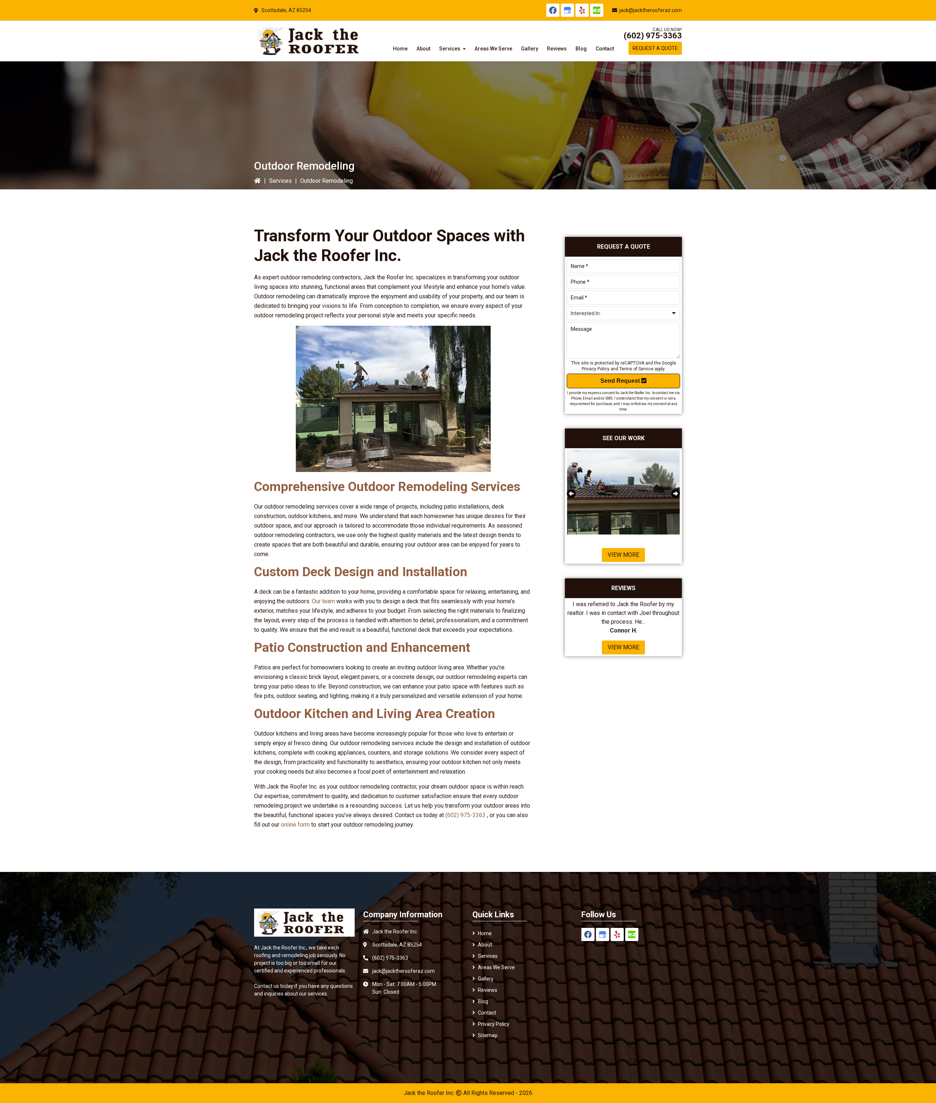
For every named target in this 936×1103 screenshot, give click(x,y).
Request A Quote (655, 48)
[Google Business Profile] (567, 10)
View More (623, 554)
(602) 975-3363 (653, 35)
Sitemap (488, 1035)
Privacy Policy (595, 368)
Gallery (486, 979)
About (485, 945)
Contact (487, 1013)
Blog (483, 1001)
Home (485, 933)
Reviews (487, 990)
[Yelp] (582, 10)
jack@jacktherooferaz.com (650, 10)
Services (280, 180)
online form (295, 824)
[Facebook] (552, 10)
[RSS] (596, 10)
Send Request (620, 381)
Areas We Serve (496, 967)
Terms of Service (636, 368)
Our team (323, 601)
